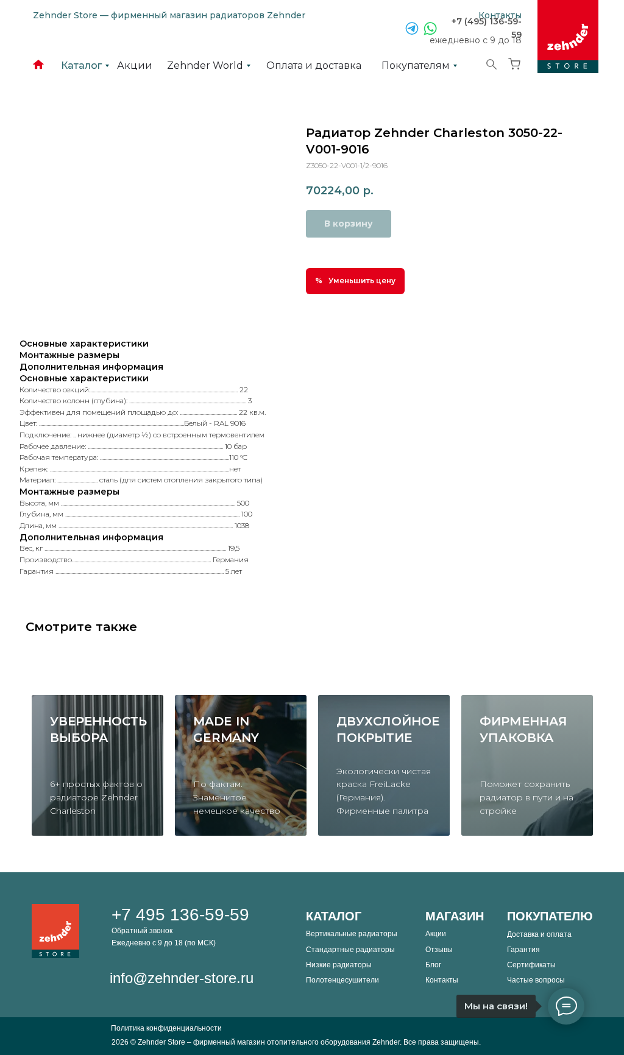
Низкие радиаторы (339, 965)
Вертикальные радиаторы (351, 934)
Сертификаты (531, 965)
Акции (435, 934)
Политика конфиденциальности (166, 1028)
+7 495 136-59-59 (180, 914)
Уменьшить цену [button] (361, 280)
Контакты (441, 980)
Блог (433, 965)
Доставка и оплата (539, 934)
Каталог (333, 916)
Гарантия (523, 949)
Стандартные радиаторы (350, 949)
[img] (567, 36)
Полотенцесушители (342, 980)
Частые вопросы (536, 980)
